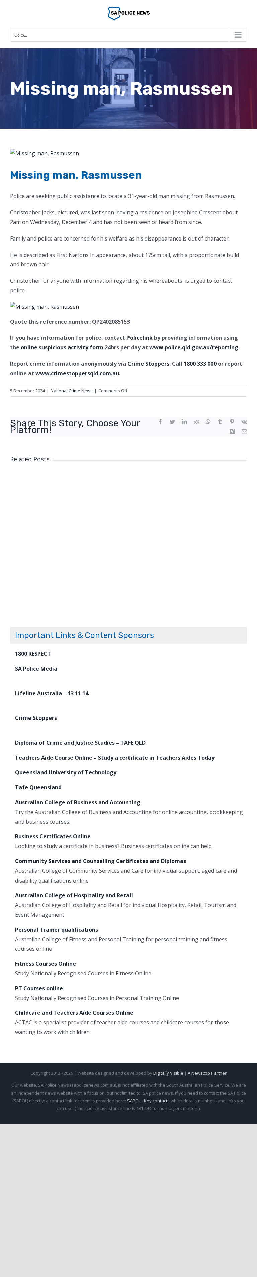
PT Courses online (39, 988)
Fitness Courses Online (45, 963)
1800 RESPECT (33, 653)
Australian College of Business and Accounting (77, 802)
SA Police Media (36, 668)
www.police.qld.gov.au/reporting (193, 347)
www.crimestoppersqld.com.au (77, 373)
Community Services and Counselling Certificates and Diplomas (100, 861)
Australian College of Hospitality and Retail (74, 895)
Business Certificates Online (53, 836)
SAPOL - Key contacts (148, 1101)
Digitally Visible (168, 1073)
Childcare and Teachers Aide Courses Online (74, 1012)
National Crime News (72, 391)
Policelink (139, 337)
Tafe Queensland (38, 787)
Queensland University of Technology (65, 772)
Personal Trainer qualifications (56, 929)
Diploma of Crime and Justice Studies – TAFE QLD (80, 742)
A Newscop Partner (207, 1073)
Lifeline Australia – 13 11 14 (51, 693)
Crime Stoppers (148, 363)
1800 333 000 (200, 363)
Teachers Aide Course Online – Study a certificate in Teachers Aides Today (115, 757)
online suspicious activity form (62, 347)
